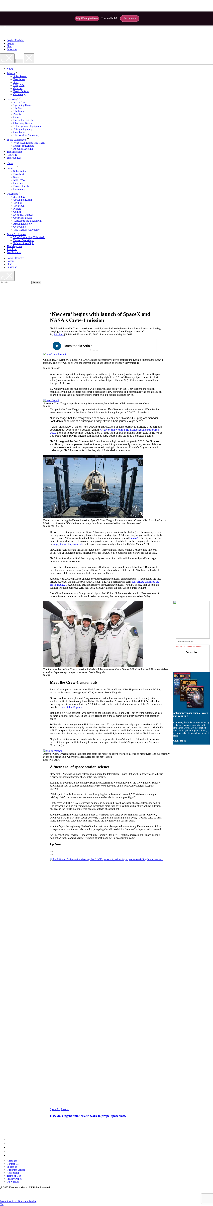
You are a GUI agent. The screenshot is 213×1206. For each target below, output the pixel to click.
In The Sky (19, 102)
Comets (17, 117)
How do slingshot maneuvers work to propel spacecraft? (88, 1116)
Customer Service (16, 1169)
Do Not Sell (13, 1181)
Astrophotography (22, 129)
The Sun (17, 108)
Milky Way (19, 85)
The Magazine (14, 151)
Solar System (20, 76)
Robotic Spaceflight (23, 148)
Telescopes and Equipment (27, 126)
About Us (12, 1160)
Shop (9, 46)
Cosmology (19, 94)
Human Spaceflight (23, 145)
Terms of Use (14, 1175)
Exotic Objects (21, 91)
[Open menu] (19, 61)
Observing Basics (22, 123)
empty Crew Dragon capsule (68, 544)
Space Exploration (16, 139)
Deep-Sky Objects (23, 120)
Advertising (13, 1172)
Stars (15, 82)
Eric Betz (59, 334)
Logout (10, 43)
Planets (17, 114)
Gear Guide (19, 132)
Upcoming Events (22, 105)
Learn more (130, 18)
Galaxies (17, 88)
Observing (12, 99)
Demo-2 (133, 538)
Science (11, 73)
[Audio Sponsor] (128, 346)
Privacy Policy (14, 1178)
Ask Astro (12, 154)
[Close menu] (29, 58)
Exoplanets (19, 79)
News (10, 68)
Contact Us (12, 1163)
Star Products (14, 157)
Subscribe (12, 49)
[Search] (7, 58)
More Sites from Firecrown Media (18, 1201)
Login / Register (15, 40)
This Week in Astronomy (26, 135)
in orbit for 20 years (71, 707)
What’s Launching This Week (29, 142)
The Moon (18, 111)
